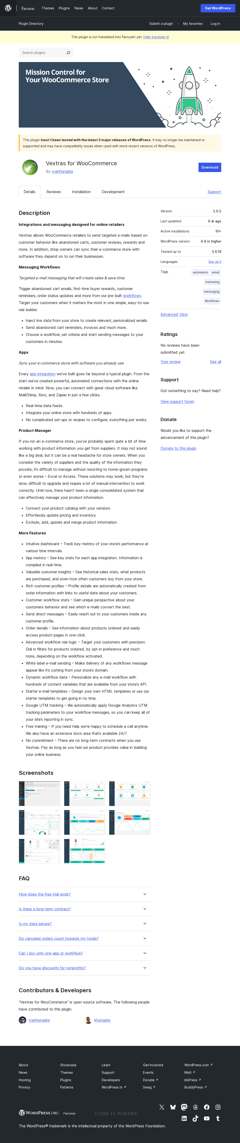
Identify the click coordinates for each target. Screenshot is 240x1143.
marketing (212, 282)
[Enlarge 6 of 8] (144, 816)
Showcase (68, 1065)
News (23, 1072)
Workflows (212, 301)
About (23, 1065)
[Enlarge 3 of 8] (144, 787)
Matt (189, 1072)
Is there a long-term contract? (45, 909)
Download (210, 167)
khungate (102, 1020)
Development (113, 191)
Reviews (53, 191)
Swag (149, 1087)
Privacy (24, 1087)
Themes (66, 1072)
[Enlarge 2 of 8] (99, 787)
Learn (106, 1065)
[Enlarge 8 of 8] (99, 845)
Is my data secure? (35, 924)
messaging (211, 291)
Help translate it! (156, 37)
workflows (132, 295)
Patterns (66, 1087)
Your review (171, 361)
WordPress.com (198, 1065)
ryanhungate (62, 171)
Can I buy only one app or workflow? (51, 953)
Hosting (25, 1080)
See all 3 (214, 262)
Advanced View (174, 314)
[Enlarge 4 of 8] (54, 816)
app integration (43, 373)
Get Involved (153, 1065)
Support (214, 191)
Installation (81, 191)
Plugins (65, 1080)
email (215, 272)
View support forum (177, 401)
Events (148, 1072)
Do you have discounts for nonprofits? (52, 968)
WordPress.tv (114, 1087)
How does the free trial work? (45, 894)
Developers (111, 1080)
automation (200, 272)
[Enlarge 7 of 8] (54, 845)
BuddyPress (195, 1087)
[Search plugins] (68, 52)
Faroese (69, 1113)
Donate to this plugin (178, 448)
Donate (150, 1080)
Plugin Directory (31, 24)
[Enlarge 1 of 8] (54, 787)
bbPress (192, 1080)
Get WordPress (218, 8)
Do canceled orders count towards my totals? (59, 938)
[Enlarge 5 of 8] (99, 816)
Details (29, 191)
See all (215, 361)
